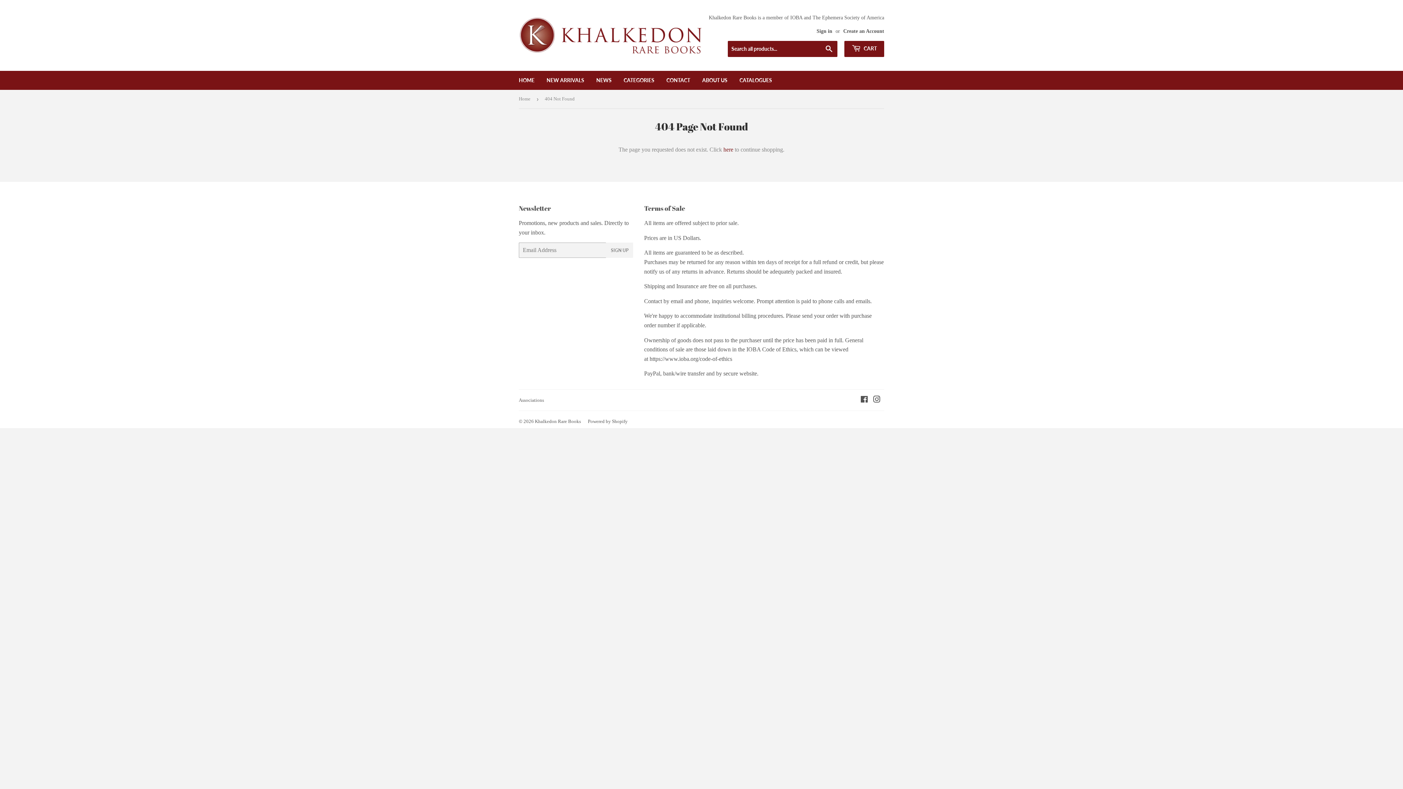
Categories (639, 80)
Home (527, 80)
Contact (678, 80)
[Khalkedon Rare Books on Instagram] (877, 400)
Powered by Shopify (608, 421)
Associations (531, 400)
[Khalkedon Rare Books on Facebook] (864, 400)
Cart (870, 48)
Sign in (824, 31)
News (604, 80)
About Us (714, 80)
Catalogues (755, 80)
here (728, 149)
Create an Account (863, 31)
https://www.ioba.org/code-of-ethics (691, 359)
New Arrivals (565, 80)
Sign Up (619, 250)
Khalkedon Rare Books (558, 421)
